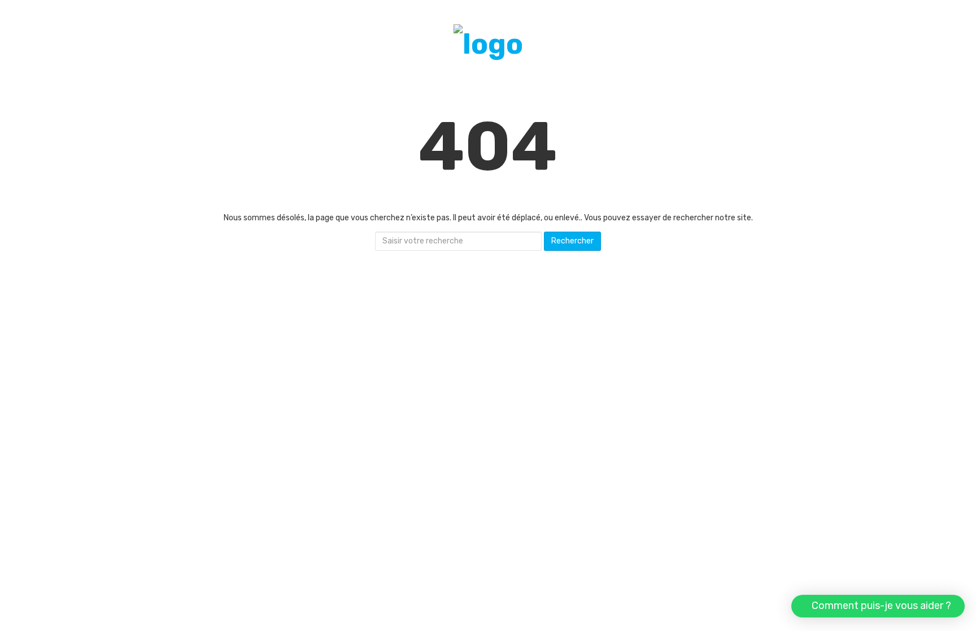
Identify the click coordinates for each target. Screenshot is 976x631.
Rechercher (572, 241)
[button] (878, 606)
